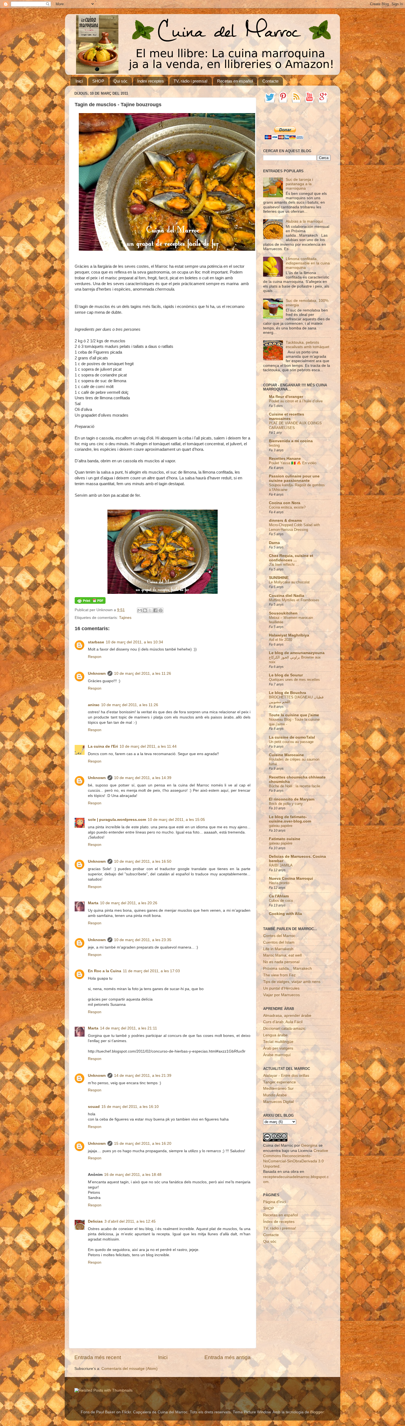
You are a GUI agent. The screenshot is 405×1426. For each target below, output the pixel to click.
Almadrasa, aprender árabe (287, 1016)
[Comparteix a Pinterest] (160, 610)
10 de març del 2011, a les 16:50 (142, 861)
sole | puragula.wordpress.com (117, 820)
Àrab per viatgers (278, 1048)
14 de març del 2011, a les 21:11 (128, 1028)
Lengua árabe (275, 1035)
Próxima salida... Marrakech (287, 968)
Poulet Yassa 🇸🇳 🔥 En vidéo (292, 463)
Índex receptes (150, 81)
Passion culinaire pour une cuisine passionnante (294, 478)
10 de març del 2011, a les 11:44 (148, 746)
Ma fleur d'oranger (286, 397)
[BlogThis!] (145, 610)
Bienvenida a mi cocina (291, 441)
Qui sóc (121, 81)
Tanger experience (279, 1082)
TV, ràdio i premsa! (190, 81)
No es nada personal (281, 962)
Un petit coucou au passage (291, 742)
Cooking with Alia (285, 914)
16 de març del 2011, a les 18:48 (132, 1175)
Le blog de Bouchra (287, 693)
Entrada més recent (97, 1357)
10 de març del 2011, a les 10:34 (134, 642)
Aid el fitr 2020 (280, 640)
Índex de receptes (279, 1222)
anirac (93, 705)
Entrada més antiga (227, 1357)
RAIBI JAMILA (281, 865)
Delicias (95, 1221)
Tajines (125, 618)
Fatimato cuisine (284, 839)
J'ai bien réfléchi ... (284, 564)
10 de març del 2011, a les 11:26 (142, 673)
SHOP (98, 81)
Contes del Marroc (279, 936)
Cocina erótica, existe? (287, 507)
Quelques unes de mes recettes (294, 680)
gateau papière (280, 826)
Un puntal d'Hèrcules (281, 988)
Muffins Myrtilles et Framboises (294, 600)
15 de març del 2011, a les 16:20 (142, 1143)
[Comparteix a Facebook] (155, 610)
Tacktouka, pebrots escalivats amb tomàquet (307, 344)
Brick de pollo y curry (286, 804)
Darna (274, 543)
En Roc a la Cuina (104, 971)
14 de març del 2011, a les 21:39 (142, 1075)
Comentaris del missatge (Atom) (129, 1369)
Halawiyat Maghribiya (289, 635)
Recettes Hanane (285, 459)
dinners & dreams (285, 520)
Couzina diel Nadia (286, 596)
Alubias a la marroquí (304, 221)
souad (94, 1107)
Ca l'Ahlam (279, 896)
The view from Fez (279, 975)
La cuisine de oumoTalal (292, 737)
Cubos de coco (281, 900)
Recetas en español (235, 81)
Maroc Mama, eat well (282, 955)
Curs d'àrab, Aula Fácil (283, 1022)
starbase (96, 642)
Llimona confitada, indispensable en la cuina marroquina (308, 263)
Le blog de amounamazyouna (297, 653)
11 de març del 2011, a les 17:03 (151, 971)
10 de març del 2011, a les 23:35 (142, 940)
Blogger (316, 1412)
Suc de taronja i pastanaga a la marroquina (299, 183)
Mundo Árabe (275, 1095)
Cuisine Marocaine (286, 755)
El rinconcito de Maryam (291, 799)
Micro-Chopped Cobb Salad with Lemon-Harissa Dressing (294, 527)
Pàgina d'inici (274, 1202)
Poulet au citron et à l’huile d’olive (296, 401)
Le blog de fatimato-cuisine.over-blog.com (290, 819)
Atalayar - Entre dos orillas (286, 1075)
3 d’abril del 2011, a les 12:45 (130, 1221)
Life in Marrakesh (278, 949)
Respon (94, 657)
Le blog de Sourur (286, 675)
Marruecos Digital (278, 1102)
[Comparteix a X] (150, 610)
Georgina (309, 1145)
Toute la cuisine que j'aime (294, 715)
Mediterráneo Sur (278, 1088)
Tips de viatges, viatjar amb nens (291, 982)
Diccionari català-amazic (284, 1028)
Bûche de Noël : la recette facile (294, 786)
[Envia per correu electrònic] (139, 610)
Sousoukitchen (283, 613)
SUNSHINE (278, 578)
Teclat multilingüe (278, 1042)
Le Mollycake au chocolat (289, 582)
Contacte (270, 81)
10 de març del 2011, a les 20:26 (128, 903)
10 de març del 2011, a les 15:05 (176, 820)
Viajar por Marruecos (281, 995)
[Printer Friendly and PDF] (90, 602)
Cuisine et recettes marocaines (286, 416)
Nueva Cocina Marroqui (291, 878)
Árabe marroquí (277, 1055)
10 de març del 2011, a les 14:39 (142, 778)
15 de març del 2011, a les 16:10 (130, 1107)
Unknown (97, 673)
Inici (79, 81)
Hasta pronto (279, 883)
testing (274, 445)
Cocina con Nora (284, 503)
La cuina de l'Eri (103, 746)
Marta (93, 903)
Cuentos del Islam (279, 942)
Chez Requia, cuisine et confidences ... (291, 558)
